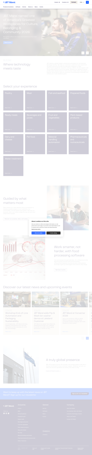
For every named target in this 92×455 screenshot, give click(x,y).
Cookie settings (53, 233)
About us (30, 6)
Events (41, 6)
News (36, 6)
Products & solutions (8, 6)
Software (18, 6)
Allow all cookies (38, 233)
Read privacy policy (36, 229)
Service (24, 6)
